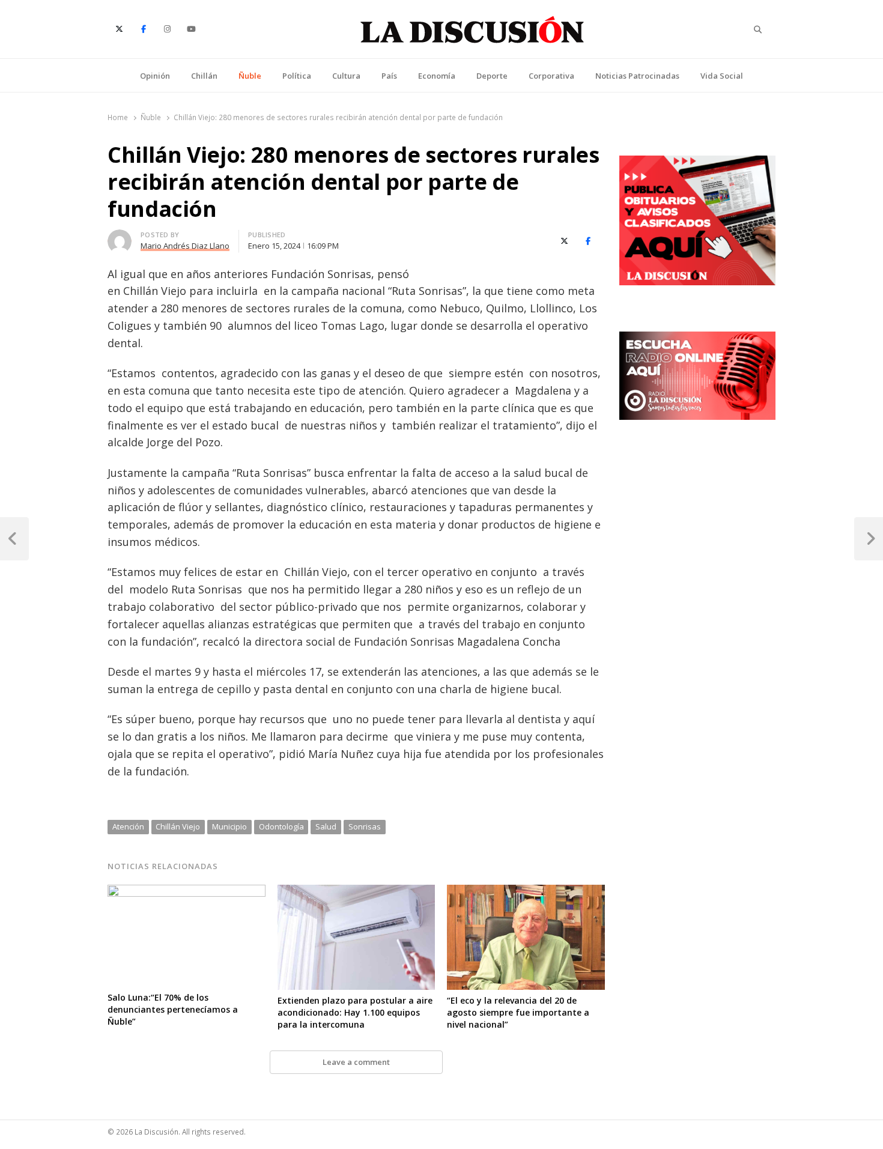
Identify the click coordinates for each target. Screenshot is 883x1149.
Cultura (346, 75)
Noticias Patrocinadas (637, 75)
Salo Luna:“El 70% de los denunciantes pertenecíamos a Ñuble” (173, 1009)
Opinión (155, 75)
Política (296, 75)
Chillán (204, 75)
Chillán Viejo (178, 826)
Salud (325, 826)
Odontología (281, 826)
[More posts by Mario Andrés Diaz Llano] (120, 236)
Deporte (492, 75)
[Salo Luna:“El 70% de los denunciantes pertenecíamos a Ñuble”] (187, 892)
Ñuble (249, 75)
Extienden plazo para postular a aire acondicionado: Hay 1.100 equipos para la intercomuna (355, 1012)
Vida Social (721, 75)
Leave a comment (356, 1062)
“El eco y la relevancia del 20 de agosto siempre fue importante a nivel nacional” (518, 1012)
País (389, 75)
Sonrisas (364, 826)
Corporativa (551, 75)
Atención (128, 826)
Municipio (229, 826)
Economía (436, 75)
